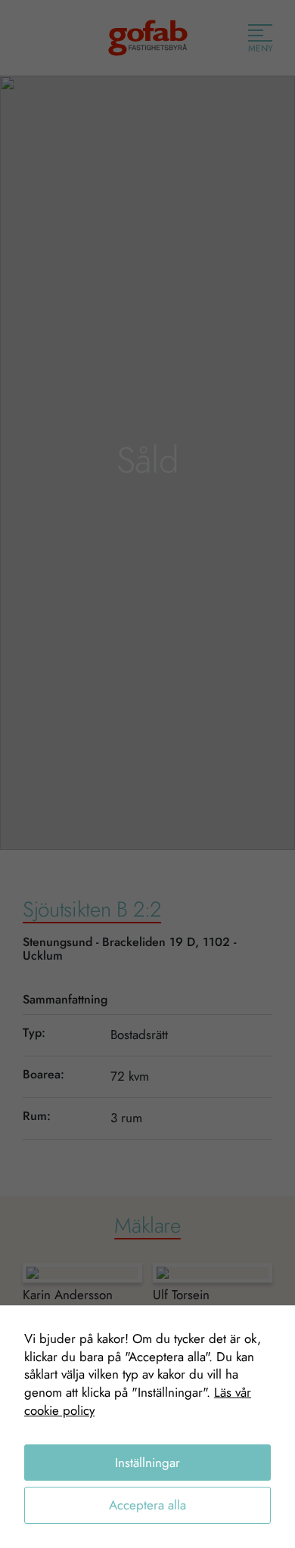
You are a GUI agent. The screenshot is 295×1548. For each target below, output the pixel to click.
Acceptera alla (147, 1505)
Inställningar (147, 1462)
